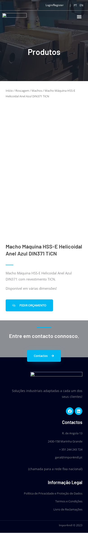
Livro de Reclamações (67, 509)
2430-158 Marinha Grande (65, 441)
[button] (79, 16)
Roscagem (22, 91)
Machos (37, 91)
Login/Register (55, 5)
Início (9, 91)
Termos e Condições (68, 501)
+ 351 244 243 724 (70, 449)
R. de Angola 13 (72, 433)
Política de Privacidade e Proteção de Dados (53, 493)
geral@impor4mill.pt (68, 457)
